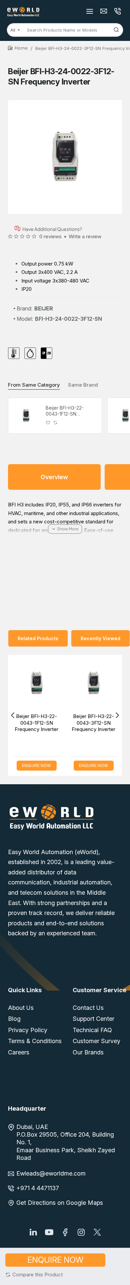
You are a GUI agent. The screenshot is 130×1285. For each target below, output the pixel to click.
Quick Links (25, 990)
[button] (34, 1274)
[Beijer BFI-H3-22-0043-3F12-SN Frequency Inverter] (63, 683)
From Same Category (34, 385)
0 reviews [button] (50, 236)
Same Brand (83, 385)
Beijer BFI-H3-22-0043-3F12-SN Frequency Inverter (63, 722)
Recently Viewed (100, 638)
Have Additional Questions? (52, 229)
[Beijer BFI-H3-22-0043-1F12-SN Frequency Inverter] (26, 416)
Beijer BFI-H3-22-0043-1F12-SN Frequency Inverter (67, 411)
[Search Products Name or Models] (116, 30)
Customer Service (99, 990)
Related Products (38, 638)
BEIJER (43, 308)
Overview (54, 476)
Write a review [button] (85, 236)
